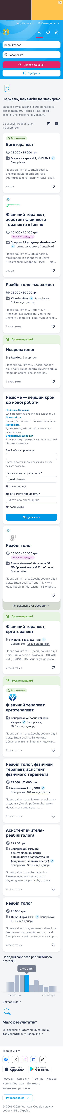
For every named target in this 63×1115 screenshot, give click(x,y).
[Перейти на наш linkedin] (33, 1059)
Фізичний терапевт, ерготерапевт (25, 629)
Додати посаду (16, 486)
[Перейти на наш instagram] (24, 1059)
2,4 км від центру (22, 302)
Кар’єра (52, 1078)
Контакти (23, 1078)
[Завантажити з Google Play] (40, 1069)
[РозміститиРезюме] (48, 32)
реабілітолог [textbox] (12, 45)
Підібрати (34, 73)
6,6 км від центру (38, 792)
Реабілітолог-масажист (30, 284)
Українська (10, 1050)
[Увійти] (56, 32)
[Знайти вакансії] (39, 32)
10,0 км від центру (23, 726)
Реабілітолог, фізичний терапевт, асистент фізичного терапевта (29, 769)
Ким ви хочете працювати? (24, 473)
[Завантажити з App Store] (14, 1069)
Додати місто (15, 507)
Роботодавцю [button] (15, 1097)
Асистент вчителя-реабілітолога (25, 833)
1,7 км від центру (22, 921)
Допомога (33, 1083)
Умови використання (17, 1088)
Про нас (38, 1078)
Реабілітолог (19, 545)
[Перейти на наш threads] (15, 1059)
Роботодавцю (47, 23)
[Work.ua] (6, 32)
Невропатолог (20, 349)
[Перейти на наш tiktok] (42, 1059)
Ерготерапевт (20, 144)
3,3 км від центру (38, 865)
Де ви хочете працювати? (23, 493)
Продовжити (31, 517)
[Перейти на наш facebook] (6, 1059)
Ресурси (8, 1078)
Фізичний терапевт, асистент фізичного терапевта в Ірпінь (26, 219)
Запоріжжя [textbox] (16, 55)
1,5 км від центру (38, 643)
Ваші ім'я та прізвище (20, 450)
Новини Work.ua (13, 1083)
